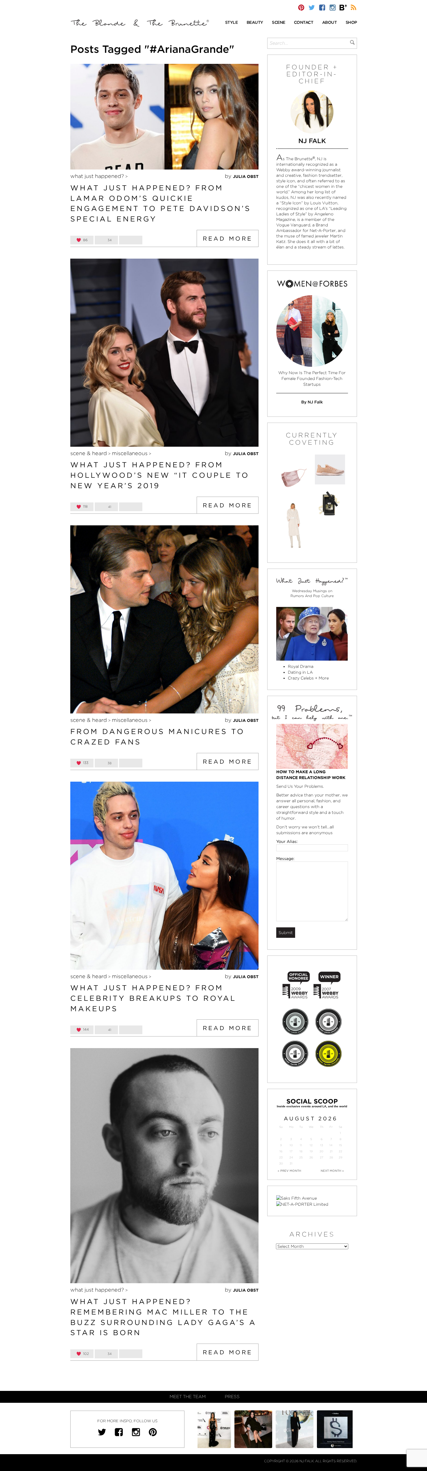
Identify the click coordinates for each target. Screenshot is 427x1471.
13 (321, 1145)
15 (340, 1145)
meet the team (188, 1396)
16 (280, 1151)
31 (291, 1163)
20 (321, 1151)
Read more (227, 238)
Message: (285, 858)
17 (291, 1151)
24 (291, 1157)
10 (291, 1145)
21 (331, 1151)
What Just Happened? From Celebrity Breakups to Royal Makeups (153, 998)
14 (331, 1145)
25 (301, 1157)
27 (321, 1157)
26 (311, 1157)
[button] (231, 23)
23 (281, 1157)
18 (300, 1151)
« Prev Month (289, 1170)
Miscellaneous (130, 453)
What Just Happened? (97, 176)
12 (311, 1145)
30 (281, 1163)
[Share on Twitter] (130, 240)
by (242, 176)
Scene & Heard (88, 453)
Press (232, 1396)
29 (340, 1157)
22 (340, 1151)
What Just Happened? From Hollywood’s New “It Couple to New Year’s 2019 (159, 475)
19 (311, 1151)
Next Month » (332, 1170)
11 (301, 1145)
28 (331, 1157)
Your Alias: (287, 841)
